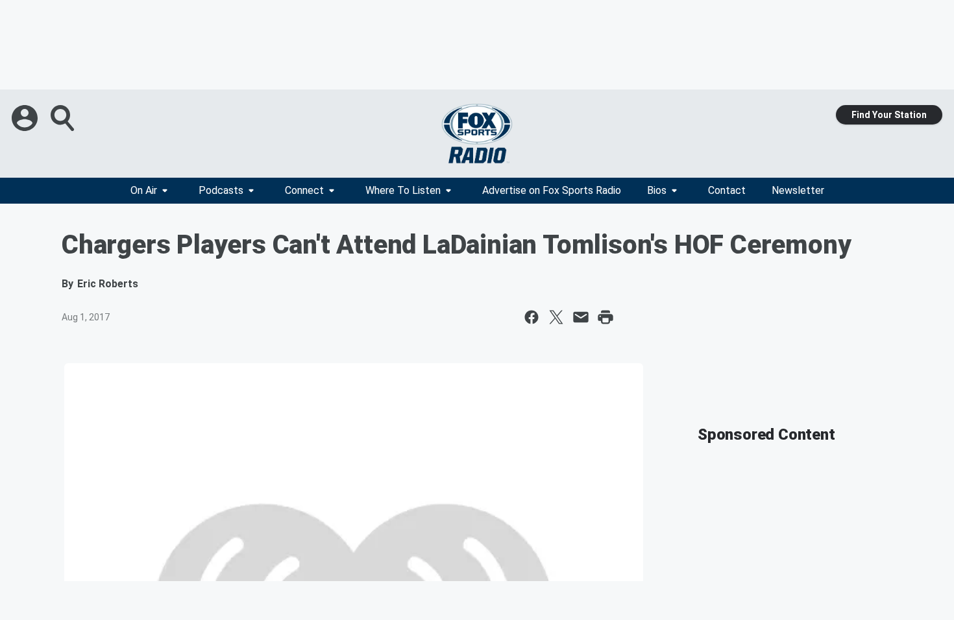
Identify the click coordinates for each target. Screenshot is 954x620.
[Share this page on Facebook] (531, 317)
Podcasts (221, 190)
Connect (304, 190)
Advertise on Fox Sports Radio (551, 190)
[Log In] (26, 118)
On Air (143, 190)
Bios (657, 190)
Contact (727, 190)
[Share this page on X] (556, 317)
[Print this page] (605, 317)
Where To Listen (403, 190)
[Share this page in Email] (581, 317)
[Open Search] (64, 118)
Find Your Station (889, 115)
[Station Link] (477, 133)
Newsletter (798, 190)
